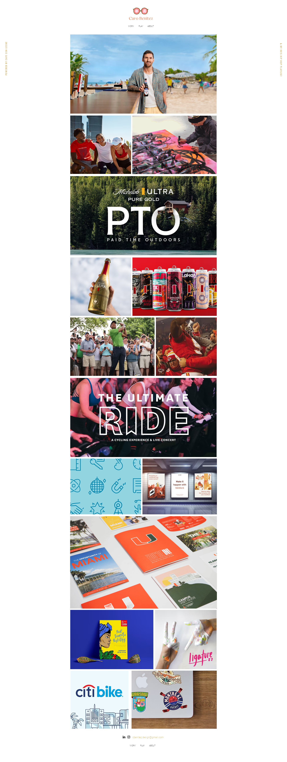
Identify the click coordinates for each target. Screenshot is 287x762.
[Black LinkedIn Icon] (124, 737)
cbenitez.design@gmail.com (148, 737)
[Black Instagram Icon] (129, 737)
